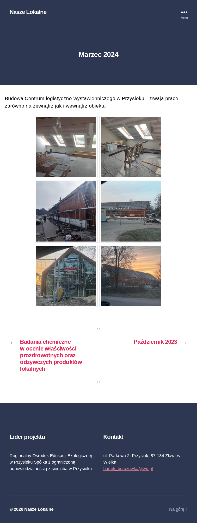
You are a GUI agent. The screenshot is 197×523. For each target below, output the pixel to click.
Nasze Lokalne (28, 12)
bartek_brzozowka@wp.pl (128, 468)
